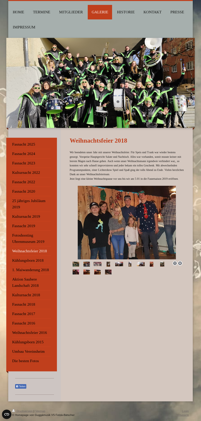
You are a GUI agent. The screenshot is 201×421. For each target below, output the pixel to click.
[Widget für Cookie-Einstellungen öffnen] (6, 414)
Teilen (22, 386)
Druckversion (25, 411)
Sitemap (40, 411)
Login (185, 411)
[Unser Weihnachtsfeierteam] (141, 264)
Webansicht (182, 415)
